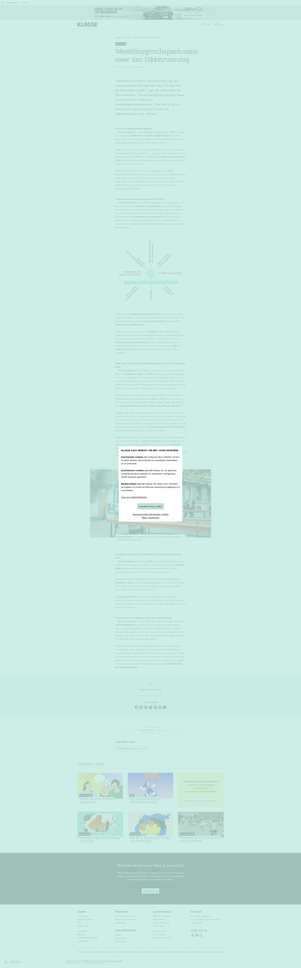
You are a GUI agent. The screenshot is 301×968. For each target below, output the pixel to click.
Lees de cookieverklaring (134, 497)
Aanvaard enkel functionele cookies (150, 514)
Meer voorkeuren (150, 517)
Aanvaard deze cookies (150, 506)
